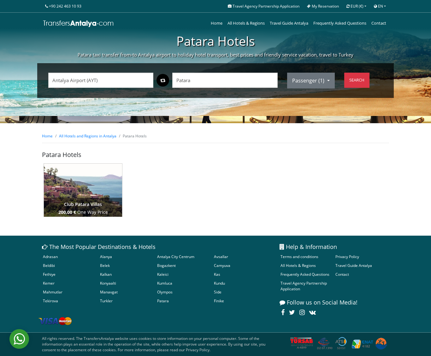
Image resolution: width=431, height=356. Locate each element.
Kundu (219, 283)
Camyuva (222, 265)
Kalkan (106, 274)
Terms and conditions (299, 256)
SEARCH (356, 80)
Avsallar (221, 256)
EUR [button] (356, 6)
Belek (105, 265)
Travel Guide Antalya (289, 23)
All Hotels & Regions (246, 23)
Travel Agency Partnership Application (303, 286)
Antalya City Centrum (175, 256)
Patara (163, 301)
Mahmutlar (52, 292)
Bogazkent (166, 265)
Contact (378, 23)
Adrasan (50, 256)
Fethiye (49, 274)
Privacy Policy (347, 256)
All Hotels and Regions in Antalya (87, 136)
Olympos (165, 292)
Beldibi (49, 265)
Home (216, 23)
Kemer (49, 283)
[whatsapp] (19, 339)
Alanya (106, 256)
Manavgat (109, 292)
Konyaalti (108, 283)
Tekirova (50, 301)
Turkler (106, 301)
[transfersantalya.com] (78, 23)
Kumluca (164, 283)
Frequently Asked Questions (339, 23)
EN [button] (380, 6)
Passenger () (309, 80)
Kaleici (162, 274)
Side (217, 292)
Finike (219, 301)
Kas (217, 274)
